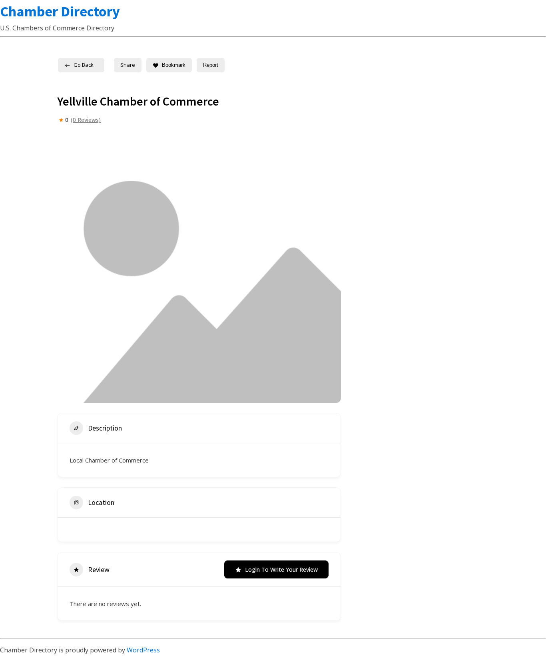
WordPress (143, 650)
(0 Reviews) (86, 120)
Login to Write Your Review (281, 569)
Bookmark (173, 65)
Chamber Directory (60, 11)
